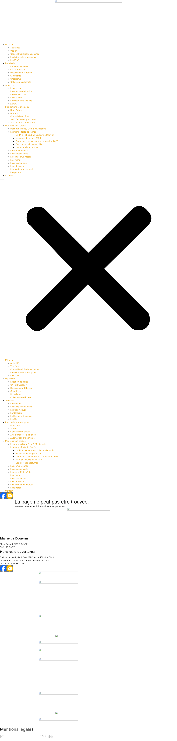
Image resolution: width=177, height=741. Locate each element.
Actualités (15, 47)
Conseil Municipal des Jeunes (24, 54)
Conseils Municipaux (20, 116)
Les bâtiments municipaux (23, 57)
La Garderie (16, 97)
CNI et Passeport (18, 69)
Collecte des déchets (20, 82)
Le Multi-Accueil (18, 94)
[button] (88, 267)
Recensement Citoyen (21, 72)
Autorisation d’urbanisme (22, 122)
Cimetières (15, 75)
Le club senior (17, 166)
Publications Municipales (17, 107)
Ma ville (9, 44)
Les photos (15, 172)
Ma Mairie (10, 63)
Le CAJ (13, 103)
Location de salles (19, 66)
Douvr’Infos (16, 110)
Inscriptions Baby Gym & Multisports (28, 128)
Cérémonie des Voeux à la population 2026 (37, 141)
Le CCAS (14, 60)
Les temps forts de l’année (23, 131)
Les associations (18, 163)
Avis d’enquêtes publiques (23, 119)
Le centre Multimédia (20, 156)
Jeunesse (9, 85)
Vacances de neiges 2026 (28, 138)
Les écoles (15, 88)
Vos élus (14, 50)
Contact (9, 175)
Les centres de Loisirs (21, 91)
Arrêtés (13, 113)
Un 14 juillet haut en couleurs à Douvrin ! (35, 135)
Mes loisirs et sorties (15, 125)
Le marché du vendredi (21, 169)
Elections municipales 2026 (29, 144)
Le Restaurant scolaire (21, 100)
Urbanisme (15, 79)
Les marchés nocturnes (27, 147)
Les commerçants (19, 150)
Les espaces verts (19, 153)
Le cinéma (15, 160)
